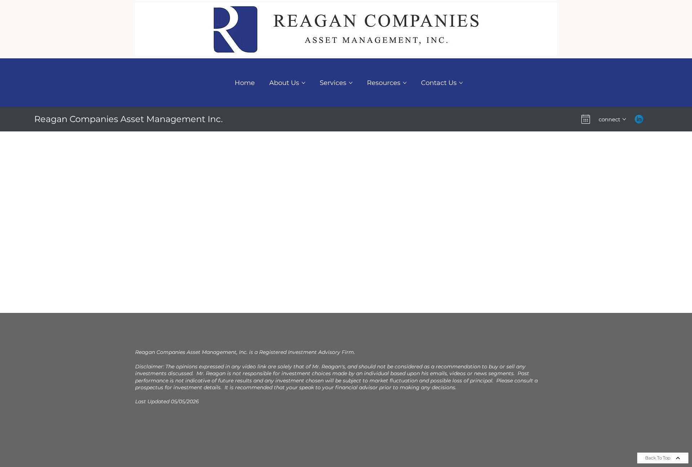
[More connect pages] (624, 119)
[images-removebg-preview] (639, 119)
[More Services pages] (350, 83)
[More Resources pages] (405, 83)
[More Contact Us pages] (461, 83)
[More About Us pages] (303, 83)
